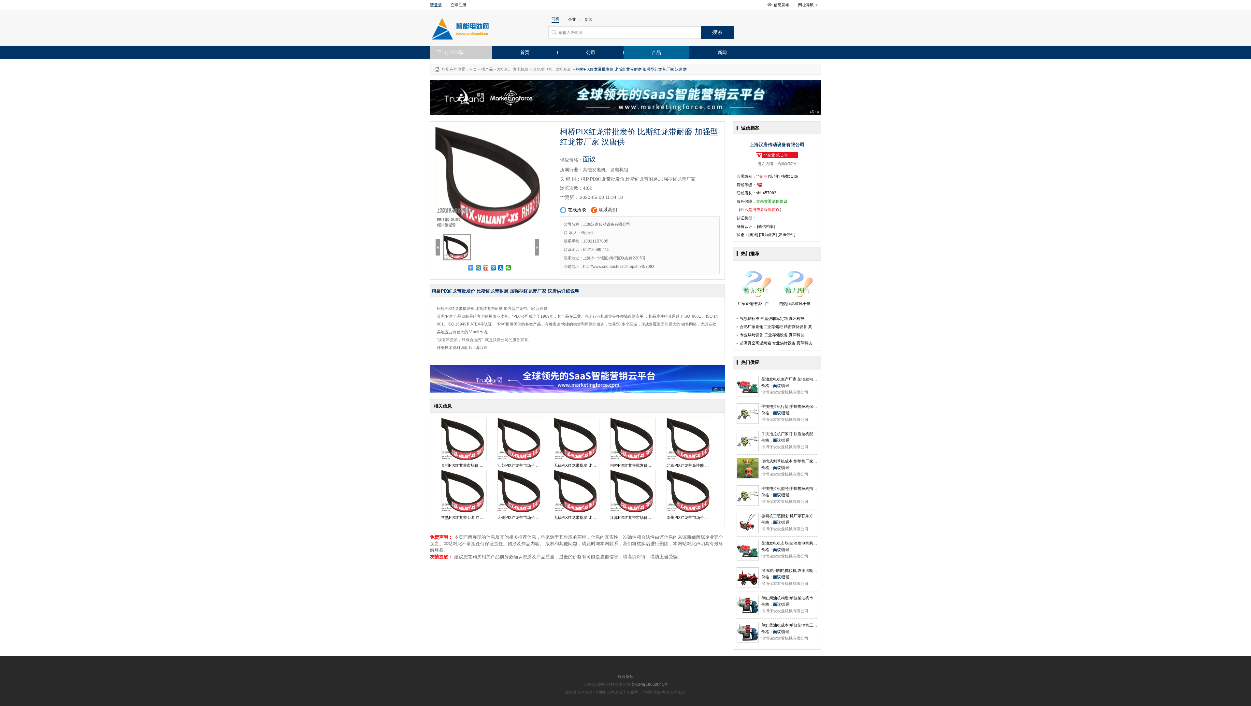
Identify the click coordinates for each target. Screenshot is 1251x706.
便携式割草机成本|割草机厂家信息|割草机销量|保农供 (807, 461)
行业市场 (454, 52)
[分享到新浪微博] (486, 267)
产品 (656, 52)
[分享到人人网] (501, 267)
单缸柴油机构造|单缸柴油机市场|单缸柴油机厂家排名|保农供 (813, 598)
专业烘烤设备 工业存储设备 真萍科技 (772, 335)
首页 (524, 52)
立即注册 (458, 5)
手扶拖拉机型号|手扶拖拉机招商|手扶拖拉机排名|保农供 (809, 488)
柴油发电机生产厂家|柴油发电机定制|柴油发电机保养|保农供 (813, 379)
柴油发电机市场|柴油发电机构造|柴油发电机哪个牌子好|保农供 (815, 543)
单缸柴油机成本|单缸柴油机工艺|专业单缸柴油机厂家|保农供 (813, 625)
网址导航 (806, 5)
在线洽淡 (577, 209)
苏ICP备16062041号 (649, 684)
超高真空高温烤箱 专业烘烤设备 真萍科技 (776, 343)
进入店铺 (765, 163)
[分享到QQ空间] (478, 267)
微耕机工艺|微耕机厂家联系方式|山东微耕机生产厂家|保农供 (813, 516)
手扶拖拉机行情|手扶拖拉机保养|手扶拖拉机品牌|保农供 (809, 406)
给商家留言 (787, 163)
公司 (590, 52)
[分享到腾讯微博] (493, 267)
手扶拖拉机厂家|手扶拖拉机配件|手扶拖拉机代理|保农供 (809, 434)
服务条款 (625, 676)
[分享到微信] (508, 267)
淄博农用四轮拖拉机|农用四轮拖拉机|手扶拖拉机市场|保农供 (813, 570)
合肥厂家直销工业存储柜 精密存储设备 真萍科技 (782, 327)
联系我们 (608, 209)
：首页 (471, 69)
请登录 (436, 5)
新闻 (722, 52)
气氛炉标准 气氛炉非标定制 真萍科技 (772, 318)
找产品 (487, 69)
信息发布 (781, 5)
